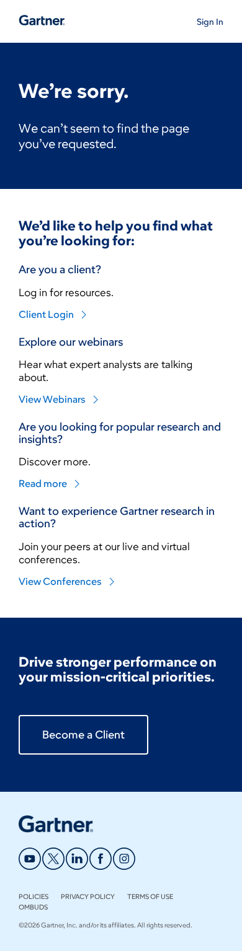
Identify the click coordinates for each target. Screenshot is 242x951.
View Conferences (60, 581)
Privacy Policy (88, 896)
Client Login (46, 314)
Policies (33, 896)
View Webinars (52, 399)
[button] (210, 21)
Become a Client (83, 735)
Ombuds (33, 907)
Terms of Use (150, 896)
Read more (43, 483)
